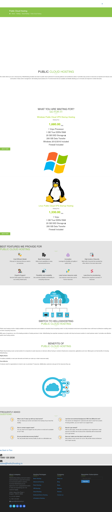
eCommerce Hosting (39, 498)
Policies (59, 491)
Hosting (18, 13)
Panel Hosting (37, 485)
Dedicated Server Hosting (40, 495)
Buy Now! (5, 149)
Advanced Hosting (38, 482)
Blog (58, 482)
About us (59, 478)
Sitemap (59, 488)
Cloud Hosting (25, 13)
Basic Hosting (37, 478)
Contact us (60, 495)
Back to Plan (7, 450)
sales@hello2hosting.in (11, 463)
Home (13, 13)
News (58, 485)
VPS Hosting (36, 488)
